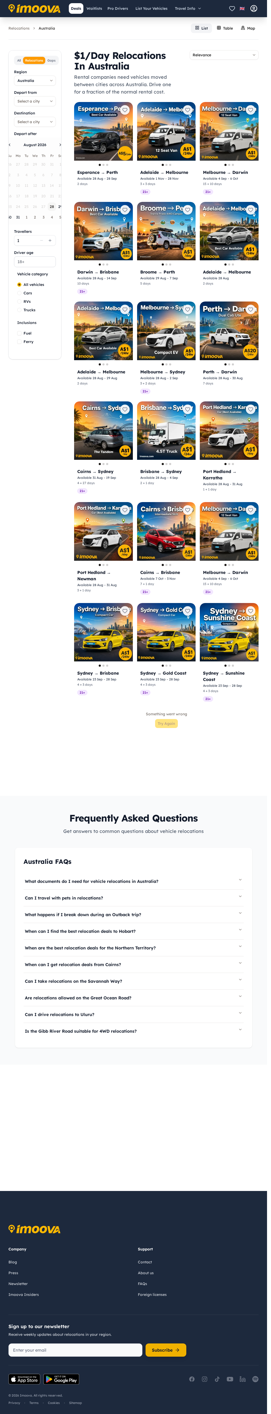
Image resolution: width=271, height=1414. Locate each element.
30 (9, 217)
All (19, 60)
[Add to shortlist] (125, 110)
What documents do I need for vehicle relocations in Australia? (91, 881)
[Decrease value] (41, 240)
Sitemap (75, 1403)
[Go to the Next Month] (60, 145)
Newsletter (18, 1283)
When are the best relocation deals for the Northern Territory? (90, 948)
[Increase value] (50, 240)
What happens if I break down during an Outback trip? (83, 914)
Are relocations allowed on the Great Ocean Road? (78, 997)
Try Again (166, 723)
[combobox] (35, 81)
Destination (24, 113)
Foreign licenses (152, 1294)
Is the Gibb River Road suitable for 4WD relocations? (81, 1031)
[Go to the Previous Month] (9, 145)
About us (146, 1273)
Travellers (23, 231)
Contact (145, 1262)
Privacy (14, 1403)
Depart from (25, 92)
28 (52, 206)
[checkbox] (19, 333)
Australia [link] (47, 28)
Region (20, 71)
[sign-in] (254, 8)
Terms (34, 1403)
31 (18, 217)
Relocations (19, 28)
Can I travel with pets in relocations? (64, 898)
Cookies (54, 1403)
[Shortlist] (232, 8)
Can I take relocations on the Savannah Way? (73, 981)
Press (13, 1273)
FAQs (142, 1283)
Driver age (23, 252)
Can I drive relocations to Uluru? (59, 1014)
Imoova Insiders (23, 1294)
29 (60, 206)
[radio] (19, 284)
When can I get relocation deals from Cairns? (73, 964)
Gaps (51, 60)
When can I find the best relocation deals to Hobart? (80, 931)
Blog (12, 1262)
